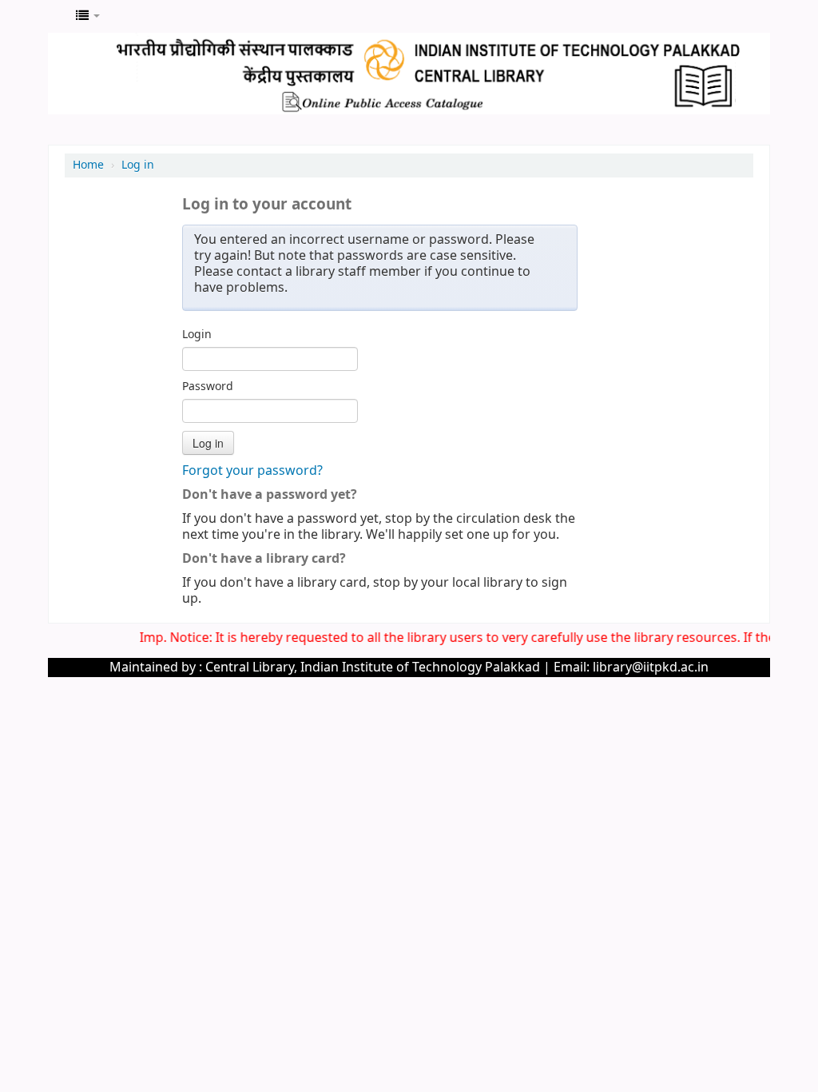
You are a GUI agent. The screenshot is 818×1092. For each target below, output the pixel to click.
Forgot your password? (252, 470)
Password (207, 387)
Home (88, 165)
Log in (137, 165)
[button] (88, 16)
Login (197, 335)
